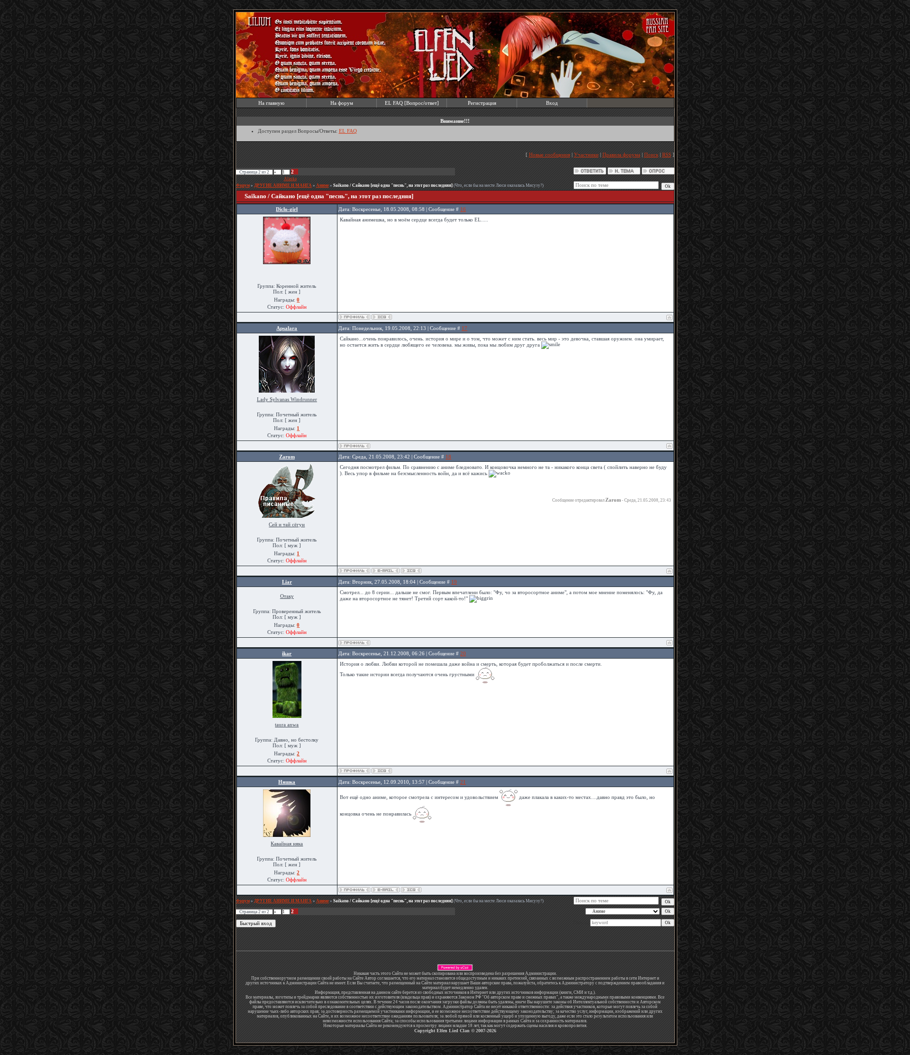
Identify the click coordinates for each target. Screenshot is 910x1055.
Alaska (290, 178)
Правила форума (621, 154)
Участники (586, 154)
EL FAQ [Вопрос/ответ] (412, 103)
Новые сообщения (549, 154)
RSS (666, 154)
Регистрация (482, 103)
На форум (341, 103)
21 (463, 782)
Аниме (322, 185)
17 (464, 328)
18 (448, 456)
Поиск (651, 154)
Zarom (287, 456)
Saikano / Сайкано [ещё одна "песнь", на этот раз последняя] (393, 185)
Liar (287, 582)
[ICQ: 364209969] (382, 770)
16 (463, 209)
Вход (552, 103)
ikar (286, 653)
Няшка (286, 782)
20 (463, 653)
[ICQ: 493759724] (382, 317)
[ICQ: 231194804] (411, 570)
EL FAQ (348, 131)
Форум (243, 185)
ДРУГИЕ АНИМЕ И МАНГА (283, 185)
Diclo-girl (287, 209)
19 (454, 582)
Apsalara (286, 328)
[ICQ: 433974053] (411, 889)
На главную (271, 103)
